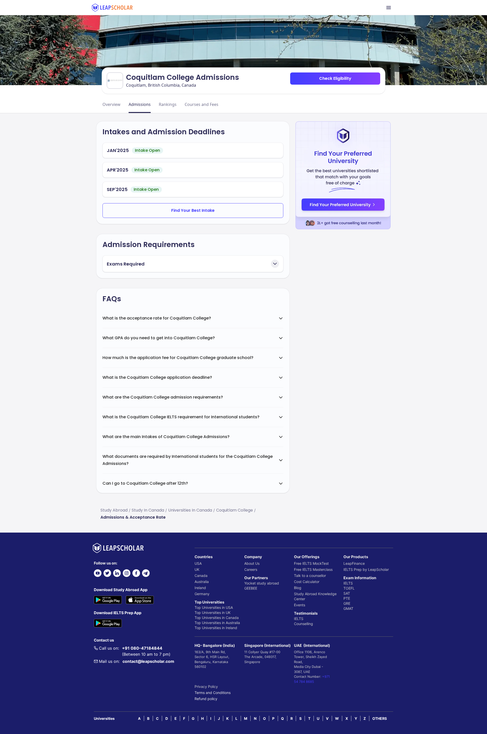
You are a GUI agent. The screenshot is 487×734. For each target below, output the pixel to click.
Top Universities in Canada (217, 617)
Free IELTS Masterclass (313, 569)
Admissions (140, 104)
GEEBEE (250, 588)
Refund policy (206, 699)
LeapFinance (354, 563)
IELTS (298, 618)
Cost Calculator (306, 581)
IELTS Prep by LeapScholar (366, 569)
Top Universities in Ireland (216, 628)
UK (197, 569)
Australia (202, 581)
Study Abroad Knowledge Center (315, 596)
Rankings (168, 104)
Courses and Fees (201, 104)
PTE (346, 598)
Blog (297, 588)
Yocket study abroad (261, 583)
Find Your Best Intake (193, 210)
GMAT (348, 608)
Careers (250, 569)
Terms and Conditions (213, 692)
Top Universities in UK (213, 612)
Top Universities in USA (214, 607)
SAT (346, 593)
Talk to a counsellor (310, 575)
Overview (111, 104)
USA (198, 563)
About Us (251, 563)
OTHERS (379, 718)
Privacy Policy (206, 686)
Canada (201, 575)
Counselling (303, 624)
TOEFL (349, 588)
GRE (346, 603)
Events (299, 605)
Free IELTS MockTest (311, 563)
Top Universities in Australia (217, 622)
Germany (202, 594)
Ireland (200, 588)
